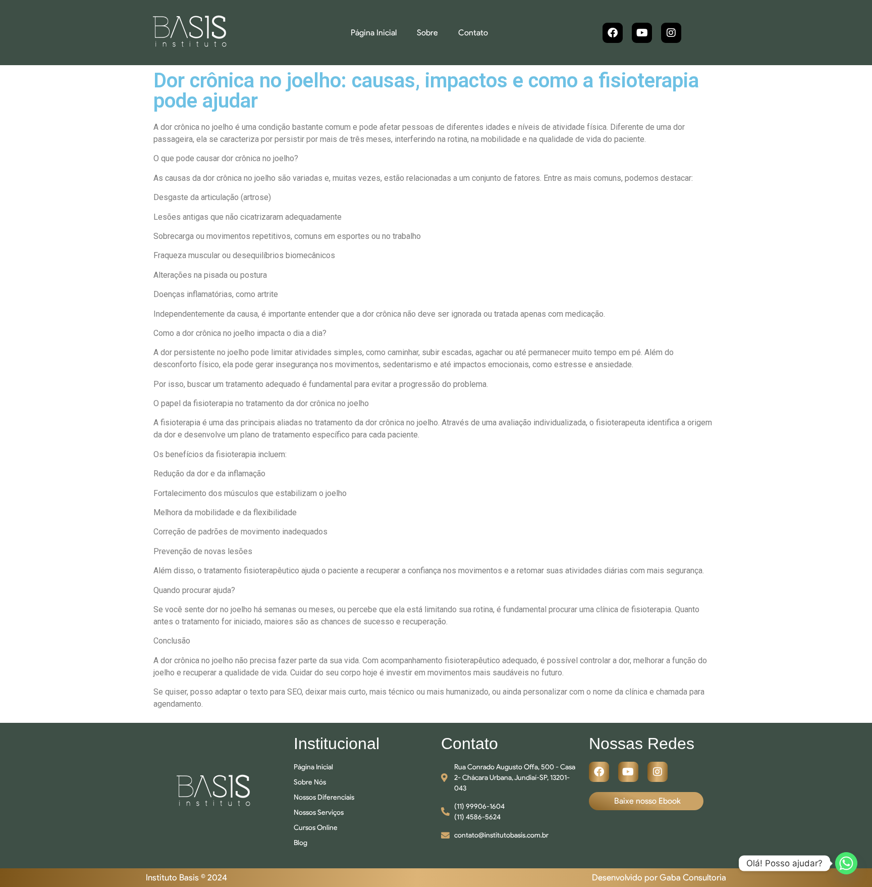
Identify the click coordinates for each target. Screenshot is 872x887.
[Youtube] (642, 33)
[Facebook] (613, 33)
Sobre (427, 32)
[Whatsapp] (846, 863)
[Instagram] (671, 33)
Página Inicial (374, 32)
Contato (473, 32)
